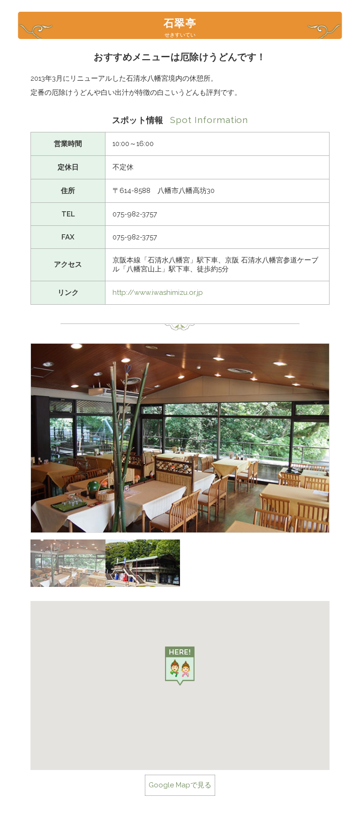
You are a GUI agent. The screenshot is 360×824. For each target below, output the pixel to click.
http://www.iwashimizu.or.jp (157, 292)
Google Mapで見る (180, 785)
